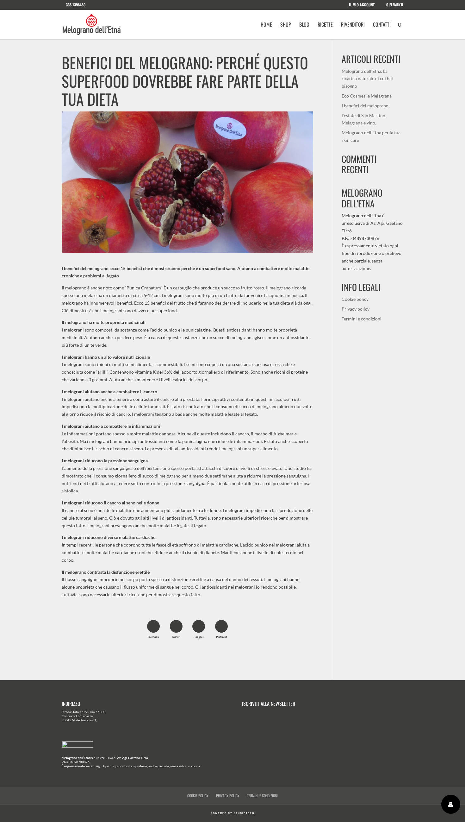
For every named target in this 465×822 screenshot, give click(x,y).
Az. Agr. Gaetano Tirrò (132, 758)
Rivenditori (353, 25)
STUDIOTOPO (244, 813)
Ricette (325, 25)
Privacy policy (355, 309)
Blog (304, 25)
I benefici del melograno (365, 105)
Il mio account (362, 5)
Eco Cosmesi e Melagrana (367, 95)
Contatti (382, 25)
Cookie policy (355, 299)
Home (266, 25)
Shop (285, 25)
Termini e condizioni (361, 318)
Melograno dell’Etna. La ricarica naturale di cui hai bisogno (367, 78)
